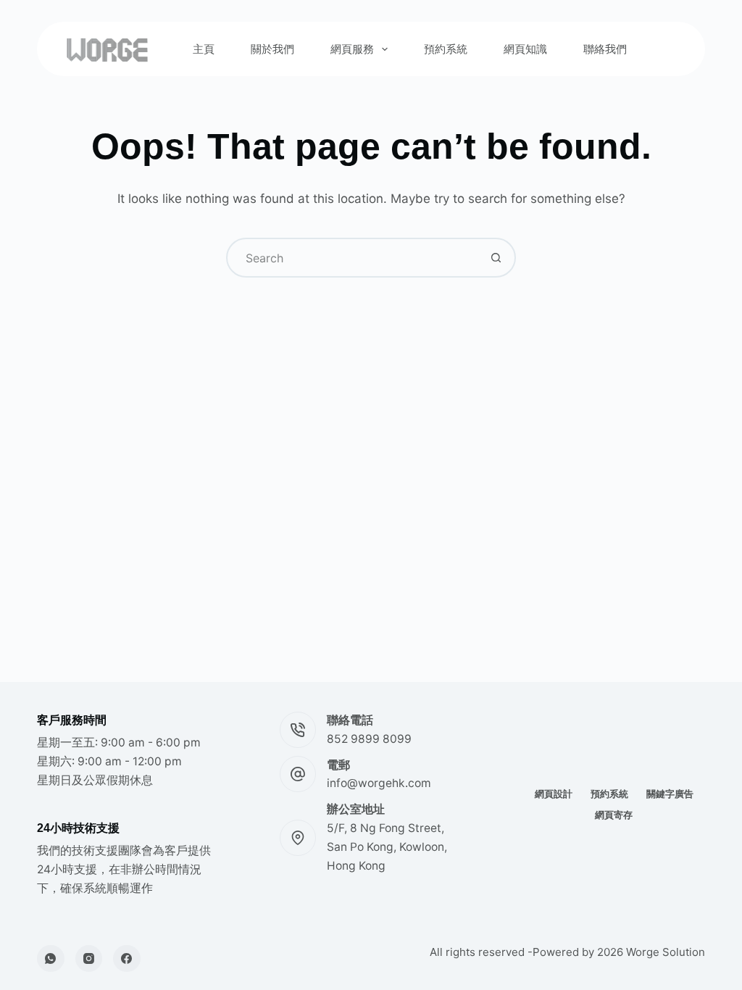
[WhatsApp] (50, 959)
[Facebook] (127, 959)
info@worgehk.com (379, 783)
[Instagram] (89, 959)
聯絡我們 (605, 49)
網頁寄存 (614, 814)
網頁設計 (553, 793)
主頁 (203, 49)
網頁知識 (525, 49)
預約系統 (445, 49)
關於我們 (272, 49)
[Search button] (496, 257)
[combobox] (353, 258)
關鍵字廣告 (669, 793)
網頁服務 (352, 49)
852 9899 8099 (369, 739)
